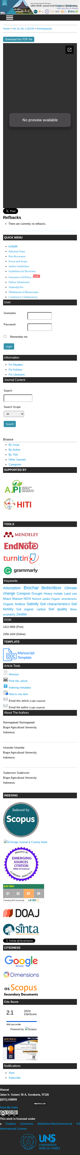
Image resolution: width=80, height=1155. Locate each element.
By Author (14, 449)
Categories (15, 464)
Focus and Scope (18, 261)
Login (59, 5)
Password (9, 324)
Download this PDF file (18, 39)
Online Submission (19, 282)
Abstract (14, 674)
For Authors (15, 369)
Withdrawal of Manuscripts (24, 292)
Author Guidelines (19, 266)
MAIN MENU (9, 17)
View (11, 1072)
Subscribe (15, 1077)
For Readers (16, 364)
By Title (13, 454)
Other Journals (17, 459)
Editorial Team (17, 251)
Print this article (18, 681)
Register (71, 5)
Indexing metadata (20, 687)
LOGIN (13, 246)
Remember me (18, 336)
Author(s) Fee (16, 287)
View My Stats (9, 1107)
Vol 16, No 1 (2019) (23, 28)
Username (10, 313)
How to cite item (18, 694)
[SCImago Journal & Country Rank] (25, 842)
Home (6, 28)
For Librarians (17, 374)
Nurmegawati (44, 28)
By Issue (14, 444)
